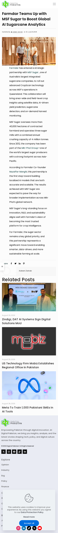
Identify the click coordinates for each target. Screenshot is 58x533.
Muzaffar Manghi (18, 171)
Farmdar (14, 68)
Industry (5, 470)
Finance (5, 486)
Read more (29, 517)
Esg (3, 475)
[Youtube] (39, 528)
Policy (4, 481)
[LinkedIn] (25, 451)
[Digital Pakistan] (11, 4)
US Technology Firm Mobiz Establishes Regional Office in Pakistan (28, 365)
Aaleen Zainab (18, 32)
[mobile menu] (54, 4)
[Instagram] (9, 451)
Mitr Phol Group (29, 148)
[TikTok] (19, 451)
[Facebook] (14, 451)
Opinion (5, 464)
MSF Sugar (33, 72)
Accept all (29, 523)
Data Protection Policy (32, 512)
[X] (3, 451)
